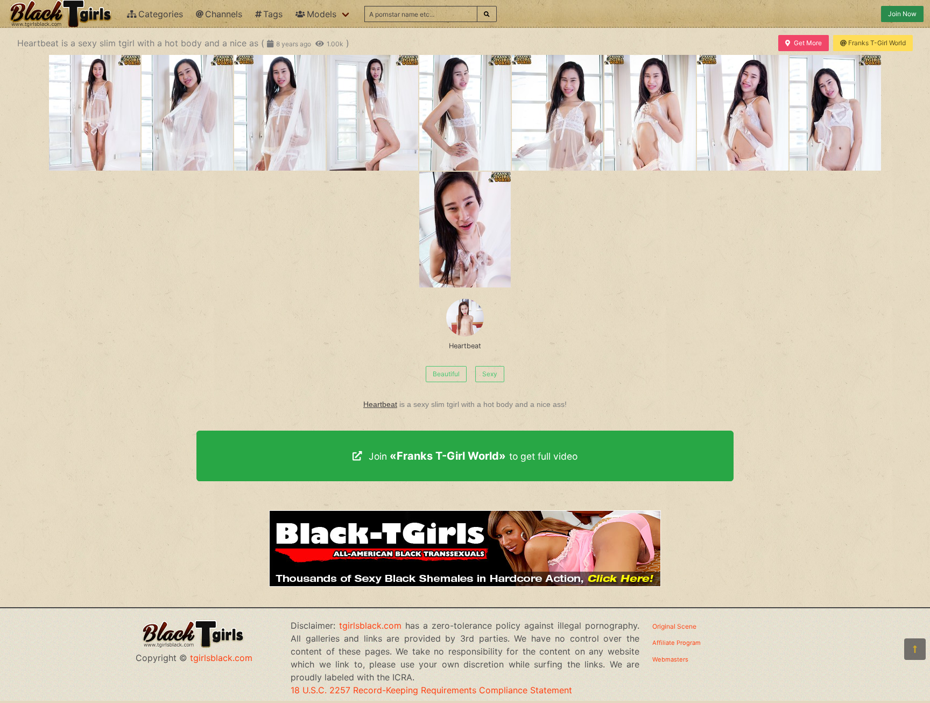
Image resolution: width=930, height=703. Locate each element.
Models (321, 14)
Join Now (902, 14)
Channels (223, 14)
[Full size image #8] (835, 113)
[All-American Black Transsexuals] (465, 583)
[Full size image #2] (280, 113)
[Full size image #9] (465, 229)
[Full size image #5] (557, 113)
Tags (273, 14)
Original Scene (674, 626)
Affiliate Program (676, 642)
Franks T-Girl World (877, 43)
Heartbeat (465, 346)
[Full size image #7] (742, 113)
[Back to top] (915, 649)
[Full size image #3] (372, 113)
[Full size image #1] (187, 113)
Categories (160, 14)
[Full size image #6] (650, 113)
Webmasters (670, 659)
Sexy (489, 374)
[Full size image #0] (94, 113)
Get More (808, 43)
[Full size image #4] (465, 113)
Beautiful (446, 374)
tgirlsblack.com (221, 657)
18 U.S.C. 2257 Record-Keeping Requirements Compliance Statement (431, 690)
